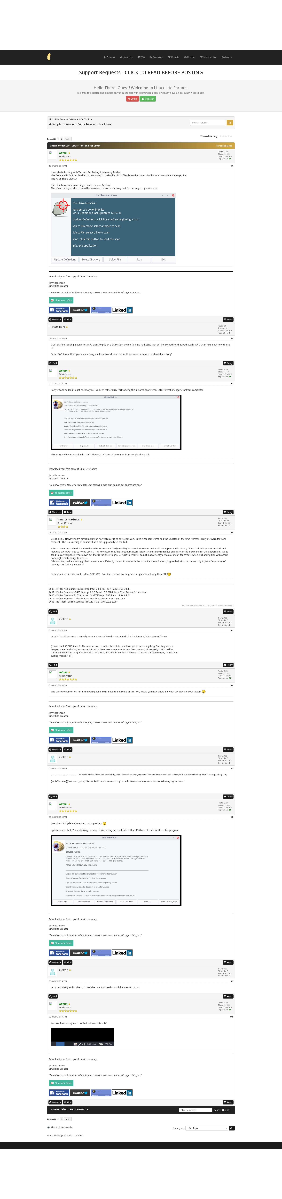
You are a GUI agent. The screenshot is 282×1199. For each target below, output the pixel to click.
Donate (175, 57)
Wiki (142, 57)
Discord (191, 57)
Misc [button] (228, 57)
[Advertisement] (141, 25)
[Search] (230, 122)
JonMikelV (58, 327)
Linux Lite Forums (58, 119)
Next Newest (78, 1109)
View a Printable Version (62, 1127)
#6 (232, 685)
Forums (110, 57)
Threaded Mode (224, 145)
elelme (63, 619)
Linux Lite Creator (58, 285)
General (74, 119)
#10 (231, 1017)
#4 (232, 532)
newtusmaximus (69, 519)
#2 (232, 338)
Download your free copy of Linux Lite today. (73, 276)
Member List (210, 57)
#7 (232, 768)
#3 (232, 383)
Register (149, 98)
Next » (67, 139)
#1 (232, 166)
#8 (232, 817)
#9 (232, 981)
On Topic (85, 119)
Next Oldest (60, 1109)
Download (157, 57)
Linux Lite (127, 57)
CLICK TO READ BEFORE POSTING (164, 72)
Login (133, 98)
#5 (232, 630)
